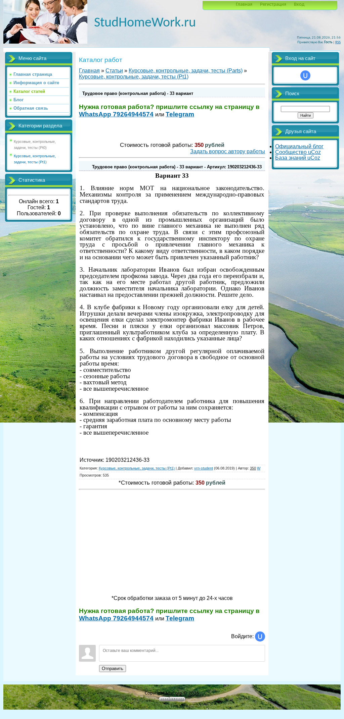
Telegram (180, 114)
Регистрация (273, 4)
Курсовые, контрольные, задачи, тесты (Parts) (186, 70)
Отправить (112, 668)
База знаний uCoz (297, 158)
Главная (244, 4)
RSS (338, 42)
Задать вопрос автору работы (227, 151)
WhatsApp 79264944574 (116, 114)
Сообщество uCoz (298, 152)
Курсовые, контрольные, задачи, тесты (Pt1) (133, 76)
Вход (299, 4)
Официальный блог (299, 146)
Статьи (114, 70)
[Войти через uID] (260, 636)
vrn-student (203, 468)
